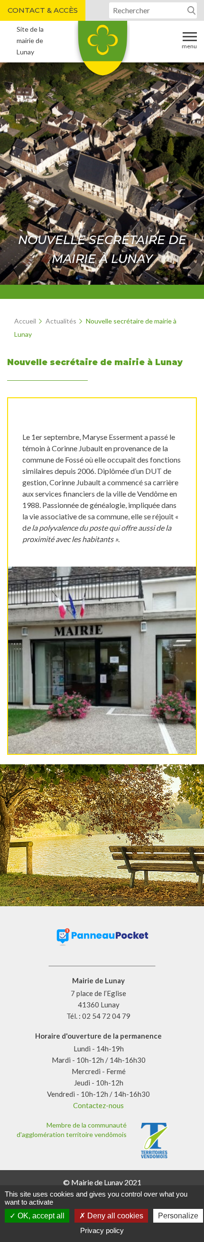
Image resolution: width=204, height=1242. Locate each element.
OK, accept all (40, 1216)
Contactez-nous (98, 1105)
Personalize (178, 1216)
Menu (189, 46)
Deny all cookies (114, 1216)
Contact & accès (43, 10)
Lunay (102, 51)
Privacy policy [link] (102, 1230)
